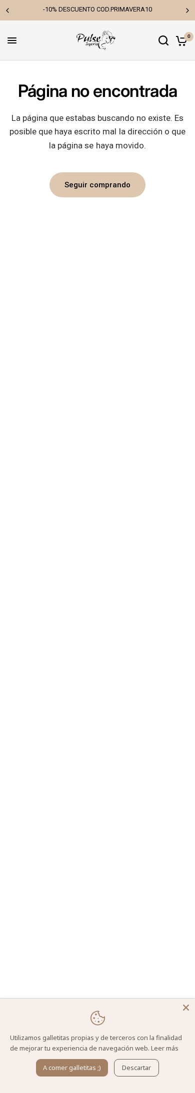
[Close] (186, 1008)
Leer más (164, 1048)
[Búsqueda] (163, 40)
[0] (180, 40)
